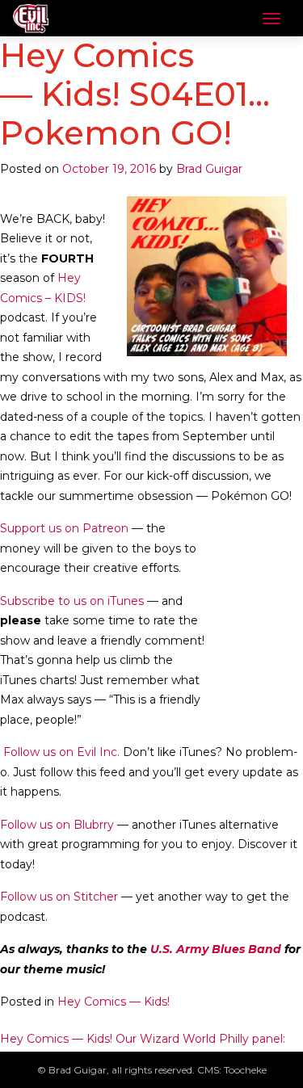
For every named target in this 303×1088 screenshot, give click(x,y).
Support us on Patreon (64, 528)
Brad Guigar (209, 169)
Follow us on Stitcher (59, 896)
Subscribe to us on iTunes (72, 601)
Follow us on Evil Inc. (60, 752)
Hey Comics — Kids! (113, 1001)
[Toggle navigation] (271, 18)
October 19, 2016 (109, 169)
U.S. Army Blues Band (215, 949)
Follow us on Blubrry (57, 824)
